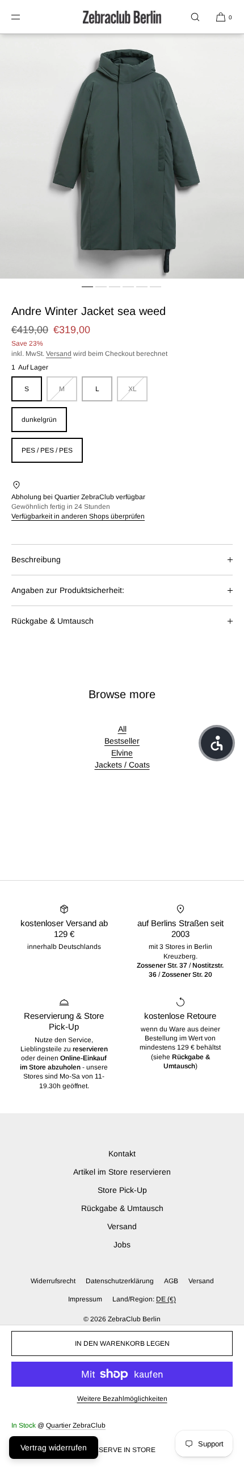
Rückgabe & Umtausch (52, 620)
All (122, 728)
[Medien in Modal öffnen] (122, 156)
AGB (171, 1281)
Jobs (122, 1244)
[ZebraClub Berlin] (122, 17)
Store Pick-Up (122, 1190)
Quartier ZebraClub (76, 1425)
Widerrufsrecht (53, 1281)
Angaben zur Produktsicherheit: (67, 590)
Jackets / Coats (122, 764)
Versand (58, 354)
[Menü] (25, 17)
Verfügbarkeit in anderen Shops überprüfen (78, 516)
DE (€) (166, 1299)
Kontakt (122, 1153)
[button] (195, 17)
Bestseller (122, 740)
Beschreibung (36, 559)
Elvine (122, 752)
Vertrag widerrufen (53, 1447)
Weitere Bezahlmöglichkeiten (122, 1399)
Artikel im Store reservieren (122, 1171)
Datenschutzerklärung (120, 1281)
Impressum (85, 1299)
